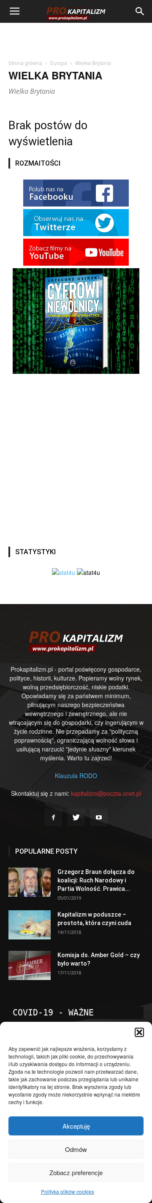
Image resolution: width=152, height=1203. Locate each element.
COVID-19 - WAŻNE (53, 1012)
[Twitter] (76, 817)
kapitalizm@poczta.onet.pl (106, 793)
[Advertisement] (76, 37)
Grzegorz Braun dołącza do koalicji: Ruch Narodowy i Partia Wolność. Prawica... (96, 880)
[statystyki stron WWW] (63, 572)
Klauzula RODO (76, 775)
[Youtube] (98, 817)
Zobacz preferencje (76, 1172)
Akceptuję (76, 1125)
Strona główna (25, 62)
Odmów (76, 1149)
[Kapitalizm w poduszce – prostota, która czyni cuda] (29, 924)
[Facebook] (53, 817)
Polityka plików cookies (67, 1191)
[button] (139, 1032)
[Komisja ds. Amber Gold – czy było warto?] (29, 965)
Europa (58, 62)
